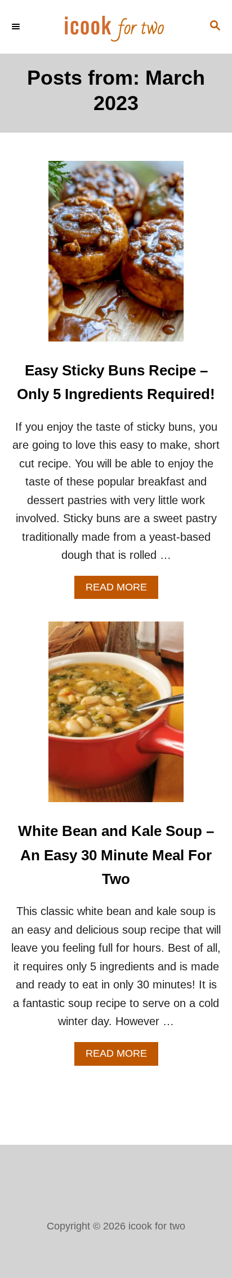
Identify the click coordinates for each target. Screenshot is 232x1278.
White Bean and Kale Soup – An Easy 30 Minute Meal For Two (116, 854)
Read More (122, 590)
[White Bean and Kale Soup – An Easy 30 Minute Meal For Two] (116, 717)
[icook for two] (116, 27)
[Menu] (17, 26)
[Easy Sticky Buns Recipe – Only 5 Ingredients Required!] (116, 257)
